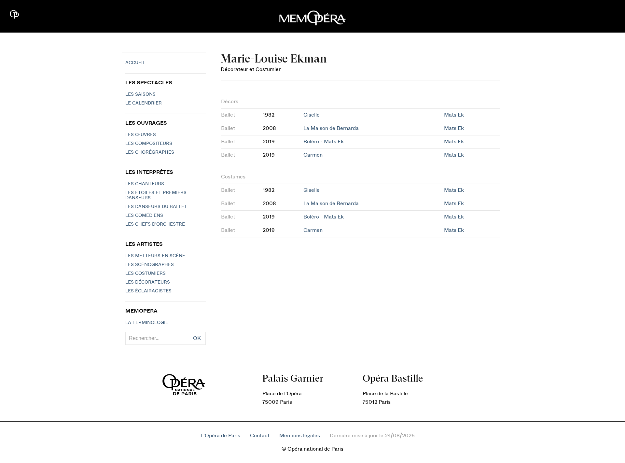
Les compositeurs (148, 143)
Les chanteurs (144, 184)
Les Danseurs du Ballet (156, 206)
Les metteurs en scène (155, 256)
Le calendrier (143, 103)
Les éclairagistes (148, 291)
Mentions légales (299, 435)
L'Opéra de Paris (220, 435)
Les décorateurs (147, 282)
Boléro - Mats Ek (323, 141)
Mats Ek (454, 115)
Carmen (313, 155)
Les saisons (140, 94)
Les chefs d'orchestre (155, 224)
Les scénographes (149, 264)
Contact (260, 435)
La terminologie (146, 322)
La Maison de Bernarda (331, 128)
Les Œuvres (140, 135)
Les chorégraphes (149, 152)
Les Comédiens (144, 215)
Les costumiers (145, 273)
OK (197, 338)
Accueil (135, 63)
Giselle (311, 115)
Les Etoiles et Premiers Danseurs (156, 195)
